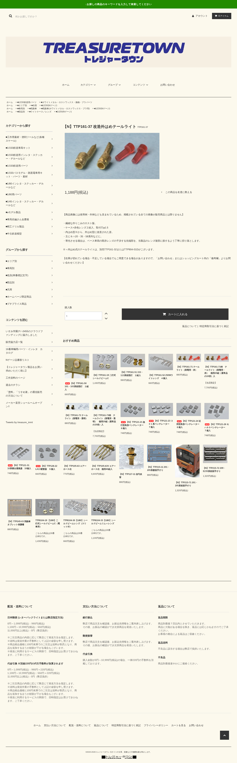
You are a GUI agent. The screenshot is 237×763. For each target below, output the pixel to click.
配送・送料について (81, 725)
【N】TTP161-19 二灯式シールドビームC (104, 377)
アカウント (202, 15)
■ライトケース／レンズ (40, 111)
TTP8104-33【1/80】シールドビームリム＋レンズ (103, 522)
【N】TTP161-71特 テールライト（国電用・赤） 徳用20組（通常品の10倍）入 (216, 371)
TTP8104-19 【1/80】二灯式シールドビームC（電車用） (47, 523)
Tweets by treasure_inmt (19, 422)
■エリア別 (22, 105)
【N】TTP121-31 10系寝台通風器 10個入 (19, 467)
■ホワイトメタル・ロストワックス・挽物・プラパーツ (66, 102)
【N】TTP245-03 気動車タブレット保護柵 (19, 523)
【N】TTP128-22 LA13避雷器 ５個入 (46, 467)
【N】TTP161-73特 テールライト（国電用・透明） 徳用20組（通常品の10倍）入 (104, 420)
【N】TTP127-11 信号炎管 (130, 476)
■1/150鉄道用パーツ (26, 102)
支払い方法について (56, 725)
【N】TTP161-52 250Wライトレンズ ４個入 (161, 377)
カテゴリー (87, 84)
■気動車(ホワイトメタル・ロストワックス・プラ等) (65, 108)
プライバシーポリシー (157, 725)
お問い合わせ (167, 84)
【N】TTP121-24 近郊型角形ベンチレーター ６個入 (188, 424)
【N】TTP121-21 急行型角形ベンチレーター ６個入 (133, 425)
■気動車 (33, 108)
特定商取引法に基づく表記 (214, 326)
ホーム (65, 84)
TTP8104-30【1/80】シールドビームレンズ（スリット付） (75, 523)
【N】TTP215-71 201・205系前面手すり (186, 484)
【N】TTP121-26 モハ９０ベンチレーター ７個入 (216, 427)
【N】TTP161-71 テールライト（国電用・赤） (188, 368)
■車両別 (21, 108)
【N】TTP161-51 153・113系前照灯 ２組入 (132, 374)
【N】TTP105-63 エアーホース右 (74, 467)
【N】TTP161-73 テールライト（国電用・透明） (76, 417)
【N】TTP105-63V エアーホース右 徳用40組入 (103, 467)
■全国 (34, 105)
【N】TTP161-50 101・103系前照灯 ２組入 (77, 386)
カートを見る (179, 725)
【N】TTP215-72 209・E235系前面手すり (214, 469)
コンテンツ (139, 84)
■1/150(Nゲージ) (49, 105)
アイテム (223, 15)
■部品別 (21, 111)
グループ (113, 84)
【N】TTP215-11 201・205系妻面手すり (158, 468)
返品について (189, 326)
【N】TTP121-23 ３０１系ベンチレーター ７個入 (161, 424)
